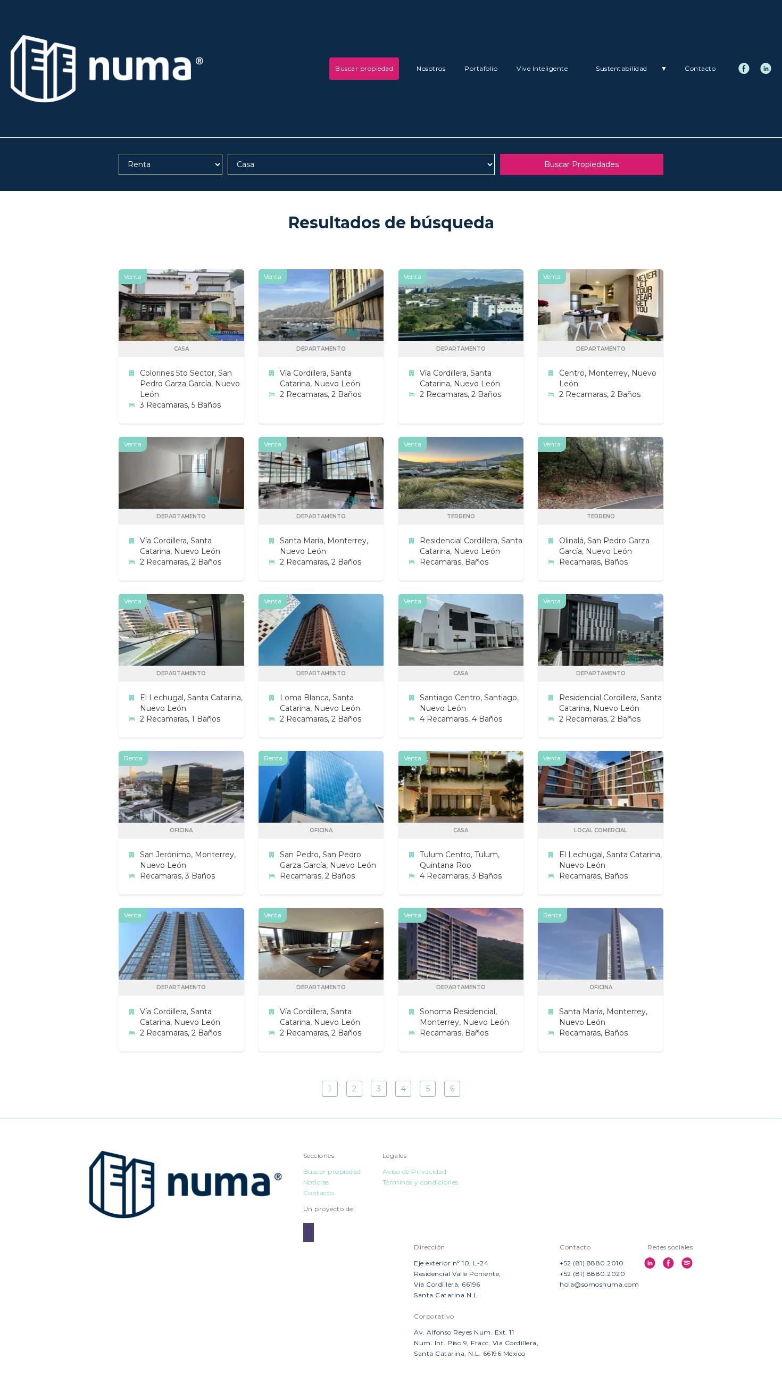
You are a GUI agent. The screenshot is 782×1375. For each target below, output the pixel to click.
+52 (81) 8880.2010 (591, 1263)
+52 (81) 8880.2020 (592, 1274)
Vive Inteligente (542, 68)
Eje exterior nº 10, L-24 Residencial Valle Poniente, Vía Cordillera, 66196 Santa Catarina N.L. (457, 1279)
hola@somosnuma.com (599, 1284)
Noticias (316, 1182)
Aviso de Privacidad (414, 1171)
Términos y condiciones (420, 1182)
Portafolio (480, 68)
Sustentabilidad (631, 68)
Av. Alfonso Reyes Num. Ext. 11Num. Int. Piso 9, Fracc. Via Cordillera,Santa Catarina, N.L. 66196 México (476, 1342)
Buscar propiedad (364, 68)
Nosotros (431, 68)
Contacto (700, 68)
